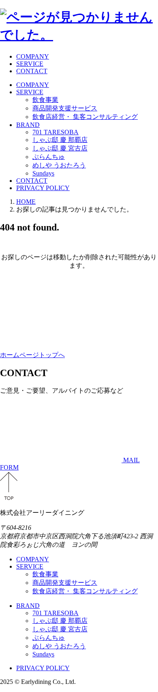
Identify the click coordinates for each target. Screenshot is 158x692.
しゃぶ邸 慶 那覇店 (60, 139)
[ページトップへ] (8, 498)
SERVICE (29, 63)
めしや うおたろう (59, 165)
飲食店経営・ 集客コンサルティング (85, 116)
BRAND (28, 124)
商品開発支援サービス (64, 108)
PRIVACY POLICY (43, 187)
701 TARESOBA (55, 132)
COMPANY (32, 56)
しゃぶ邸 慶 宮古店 (60, 148)
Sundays (43, 173)
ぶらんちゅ (48, 156)
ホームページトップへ (32, 354)
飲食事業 (45, 99)
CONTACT (31, 71)
